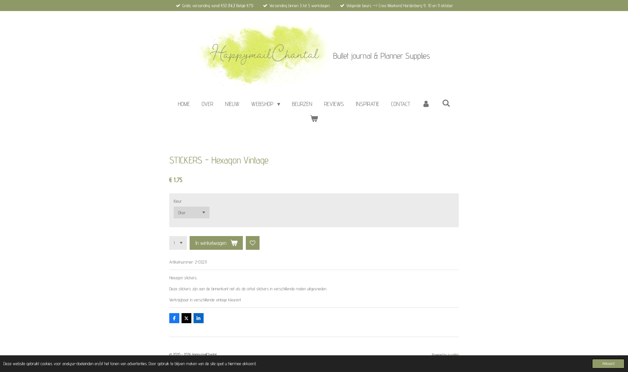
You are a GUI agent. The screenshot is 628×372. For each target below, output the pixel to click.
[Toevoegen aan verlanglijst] (253, 243)
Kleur (178, 201)
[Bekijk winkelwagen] (314, 119)
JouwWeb (453, 355)
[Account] (426, 104)
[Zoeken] (446, 103)
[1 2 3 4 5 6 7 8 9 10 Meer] (178, 243)
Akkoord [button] (608, 363)
